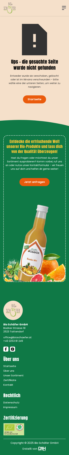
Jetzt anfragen (34, 182)
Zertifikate (9, 380)
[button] (64, 8)
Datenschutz (11, 402)
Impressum (10, 407)
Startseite (34, 99)
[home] (9, 8)
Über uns (8, 370)
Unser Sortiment (13, 375)
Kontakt (8, 385)
